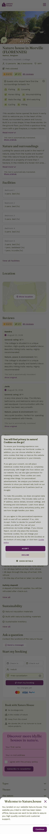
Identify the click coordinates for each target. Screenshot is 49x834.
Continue (40, 829)
